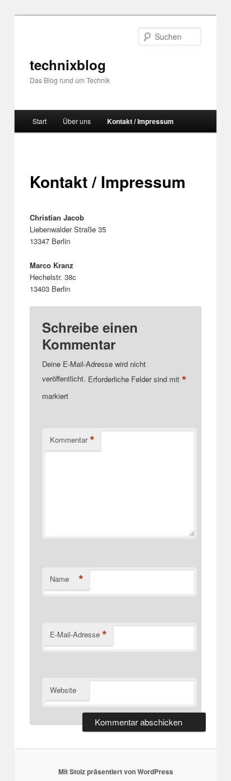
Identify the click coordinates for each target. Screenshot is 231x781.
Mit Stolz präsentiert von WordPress (115, 771)
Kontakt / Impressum (140, 121)
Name (67, 579)
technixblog (68, 64)
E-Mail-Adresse (78, 635)
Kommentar (72, 440)
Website (63, 689)
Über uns (77, 121)
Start (40, 121)
